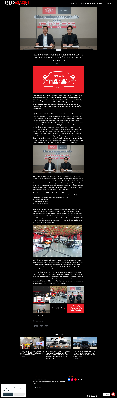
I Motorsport (95, 3)
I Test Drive (102, 3)
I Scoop (89, 3)
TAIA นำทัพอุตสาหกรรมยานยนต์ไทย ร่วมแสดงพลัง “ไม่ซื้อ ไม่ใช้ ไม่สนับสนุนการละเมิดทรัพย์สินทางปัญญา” (32, 353)
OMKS (46, 326)
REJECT (19, 394)
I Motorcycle (83, 3)
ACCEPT (8, 394)
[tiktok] (96, 396)
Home (72, 3)
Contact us (108, 3)
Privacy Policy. (6, 390)
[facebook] (87, 396)
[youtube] (94, 396)
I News (77, 3)
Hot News (37, 321)
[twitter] (90, 396)
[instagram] (92, 396)
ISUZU (41, 326)
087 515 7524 (38, 387)
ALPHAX (36, 326)
